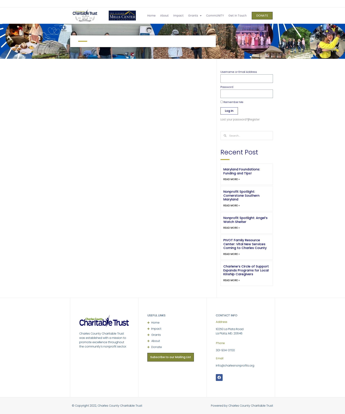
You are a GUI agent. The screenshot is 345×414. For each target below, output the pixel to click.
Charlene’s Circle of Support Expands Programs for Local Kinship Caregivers (246, 270)
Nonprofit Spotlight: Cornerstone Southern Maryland (241, 195)
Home (151, 15)
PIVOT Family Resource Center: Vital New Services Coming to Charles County (245, 244)
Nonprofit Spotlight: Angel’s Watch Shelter (245, 220)
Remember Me (233, 102)
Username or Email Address (238, 72)
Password (226, 87)
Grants (193, 15)
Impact (178, 15)
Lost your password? (234, 119)
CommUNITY (215, 15)
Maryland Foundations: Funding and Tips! (241, 171)
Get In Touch (237, 15)
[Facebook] (219, 377)
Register (254, 119)
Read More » (231, 179)
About (164, 15)
